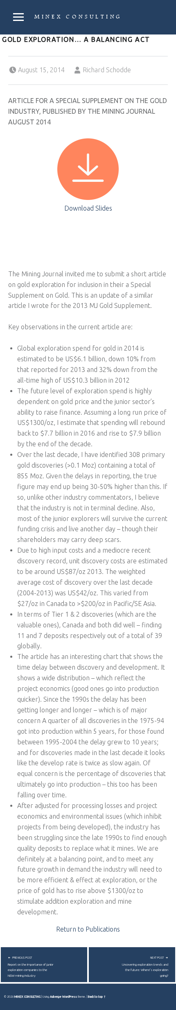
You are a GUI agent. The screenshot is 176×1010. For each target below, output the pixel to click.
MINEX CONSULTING (78, 17)
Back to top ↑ (97, 996)
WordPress (69, 996)
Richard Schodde (107, 69)
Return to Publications (88, 929)
